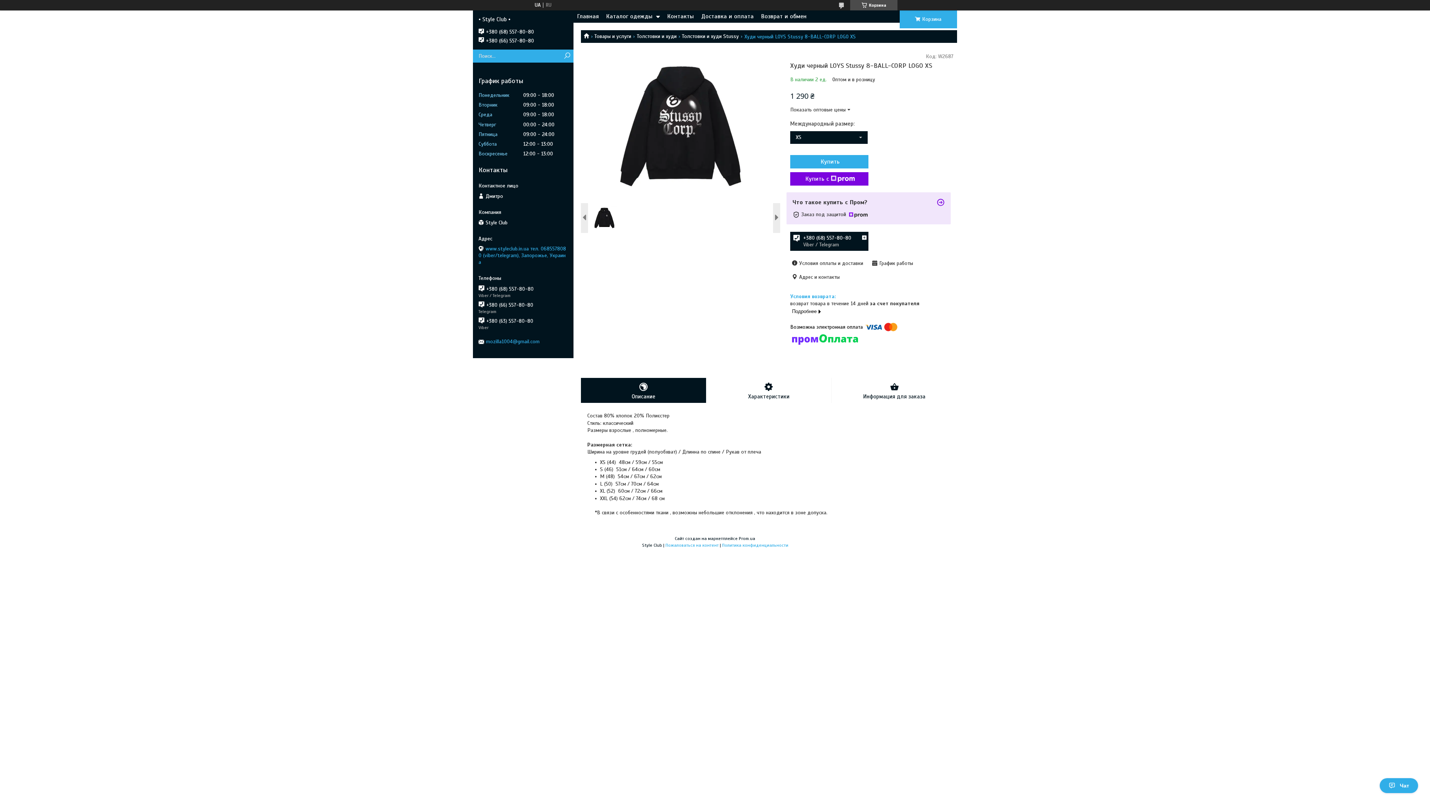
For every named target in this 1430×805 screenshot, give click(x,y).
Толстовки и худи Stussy (710, 36)
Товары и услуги (612, 36)
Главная (588, 16)
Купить (830, 161)
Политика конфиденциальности (755, 545)
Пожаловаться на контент (692, 545)
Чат (1404, 786)
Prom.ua (747, 538)
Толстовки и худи (657, 36)
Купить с (817, 179)
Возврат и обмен (784, 16)
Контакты (680, 16)
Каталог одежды (629, 16)
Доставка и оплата (727, 16)
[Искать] (566, 56)
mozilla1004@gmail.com (513, 341)
